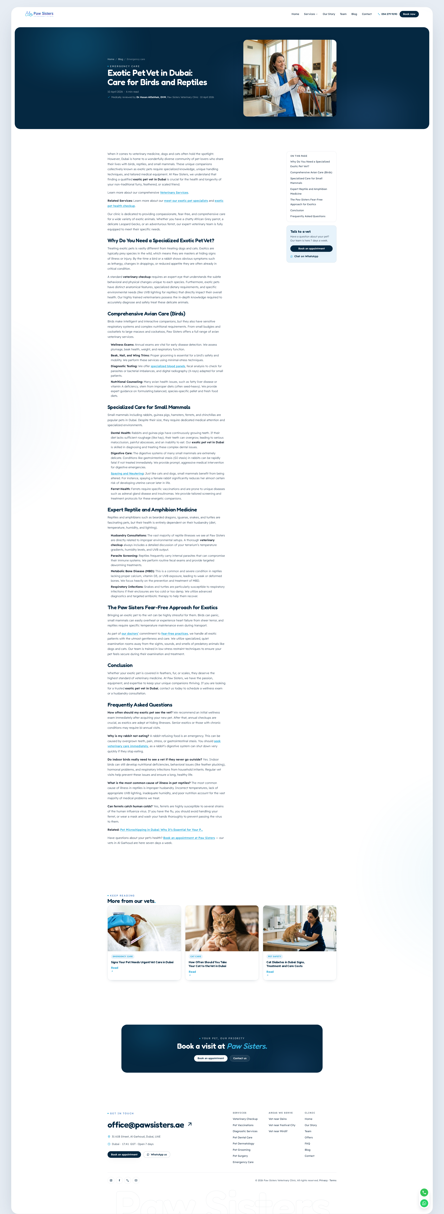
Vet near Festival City (282, 1125)
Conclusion (297, 210)
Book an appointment (311, 248)
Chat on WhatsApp (306, 256)
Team (343, 14)
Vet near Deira (278, 1119)
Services (309, 14)
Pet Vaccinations (243, 1125)
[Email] (136, 1180)
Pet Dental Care (242, 1137)
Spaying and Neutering (127, 473)
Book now (409, 14)
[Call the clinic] (127, 1180)
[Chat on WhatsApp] (424, 1203)
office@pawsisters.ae (146, 1124)
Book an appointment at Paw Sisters (189, 838)
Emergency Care (243, 1162)
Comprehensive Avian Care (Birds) (311, 172)
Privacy (323, 1180)
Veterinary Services (174, 192)
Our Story (329, 14)
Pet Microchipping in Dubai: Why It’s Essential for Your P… (161, 829)
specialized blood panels (168, 366)
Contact (367, 14)
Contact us (239, 1058)
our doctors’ (130, 633)
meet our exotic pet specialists (186, 200)
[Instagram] (111, 1180)
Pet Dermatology (243, 1143)
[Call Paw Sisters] (424, 1192)
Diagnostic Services (245, 1131)
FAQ (307, 1143)
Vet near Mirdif (278, 1131)
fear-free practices (174, 633)
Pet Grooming (241, 1149)
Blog (354, 14)
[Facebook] (119, 1180)
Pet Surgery (240, 1155)
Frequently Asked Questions (307, 216)
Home (295, 14)
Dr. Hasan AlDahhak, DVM (151, 97)
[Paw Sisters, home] (39, 14)
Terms (333, 1180)
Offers (309, 1137)
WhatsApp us (159, 1154)
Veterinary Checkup (245, 1119)
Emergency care (125, 66)
